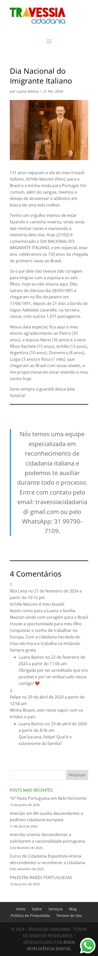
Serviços (55, 909)
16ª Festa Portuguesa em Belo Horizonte (48, 798)
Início (20, 909)
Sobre (37, 909)
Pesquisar (77, 774)
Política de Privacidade (30, 915)
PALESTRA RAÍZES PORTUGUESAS (41, 877)
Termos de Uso (69, 915)
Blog (73, 909)
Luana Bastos (28, 91)
